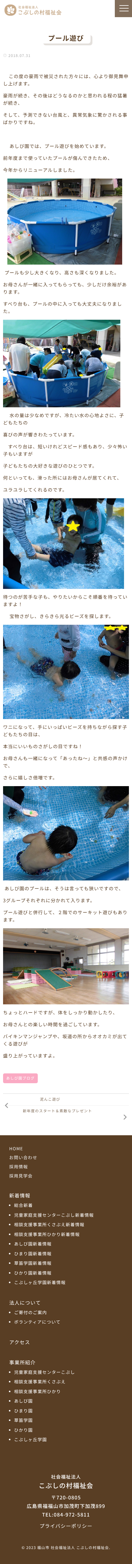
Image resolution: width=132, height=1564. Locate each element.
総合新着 (23, 1205)
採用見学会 (21, 1176)
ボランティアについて (37, 1322)
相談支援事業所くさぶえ (40, 1382)
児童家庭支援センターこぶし (44, 1372)
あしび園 (23, 1401)
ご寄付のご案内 (30, 1313)
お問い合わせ (23, 1158)
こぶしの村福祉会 (66, 1482)
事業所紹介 (22, 1362)
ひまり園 (23, 1411)
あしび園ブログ (20, 1078)
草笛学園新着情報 (33, 1263)
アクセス (19, 1342)
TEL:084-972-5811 (66, 1514)
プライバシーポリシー (66, 1525)
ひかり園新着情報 (33, 1273)
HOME (16, 1149)
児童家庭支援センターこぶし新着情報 (54, 1215)
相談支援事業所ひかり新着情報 (47, 1235)
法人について (25, 1302)
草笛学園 (23, 1420)
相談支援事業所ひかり (37, 1392)
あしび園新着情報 (33, 1244)
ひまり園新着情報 (33, 1254)
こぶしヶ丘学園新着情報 (40, 1283)
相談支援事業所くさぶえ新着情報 (49, 1225)
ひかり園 (23, 1430)
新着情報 (19, 1195)
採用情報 (18, 1167)
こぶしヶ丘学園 (30, 1440)
